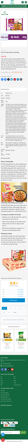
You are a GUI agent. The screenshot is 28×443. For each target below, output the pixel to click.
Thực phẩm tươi (17, 385)
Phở (5, 50)
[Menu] (2, 2)
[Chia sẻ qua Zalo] (5, 79)
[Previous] (1, 341)
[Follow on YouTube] (12, 369)
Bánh (2, 383)
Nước (15, 380)
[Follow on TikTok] (8, 369)
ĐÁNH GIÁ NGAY (13, 300)
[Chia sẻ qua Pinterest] (14, 79)
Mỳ (1, 376)
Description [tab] (5, 89)
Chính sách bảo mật (5, 395)
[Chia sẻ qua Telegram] (11, 79)
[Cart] (26, 2)
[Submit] (26, 6)
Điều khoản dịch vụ (5, 397)
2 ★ (4, 312)
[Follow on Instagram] (5, 369)
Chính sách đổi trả (5, 392)
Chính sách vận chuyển (6, 399)
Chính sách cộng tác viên (6, 401)
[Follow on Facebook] (2, 369)
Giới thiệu (3, 390)
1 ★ (9, 312)
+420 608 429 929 (16, 72)
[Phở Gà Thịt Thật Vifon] (7, 336)
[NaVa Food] (12, 2)
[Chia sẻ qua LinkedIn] (18, 79)
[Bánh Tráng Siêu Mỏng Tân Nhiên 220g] (21, 336)
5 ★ (10, 308)
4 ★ (15, 308)
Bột (14, 376)
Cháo (15, 383)
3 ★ (20, 308)
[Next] (27, 341)
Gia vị (2, 380)
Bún (1, 378)
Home (2, 50)
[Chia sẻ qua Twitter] (8, 79)
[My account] (23, 2)
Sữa (1, 385)
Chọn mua (7, 347)
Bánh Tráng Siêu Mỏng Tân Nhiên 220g (21, 343)
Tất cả (4, 308)
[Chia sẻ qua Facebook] (2, 79)
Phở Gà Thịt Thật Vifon (7, 343)
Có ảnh (14, 312)
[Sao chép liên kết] (21, 79)
